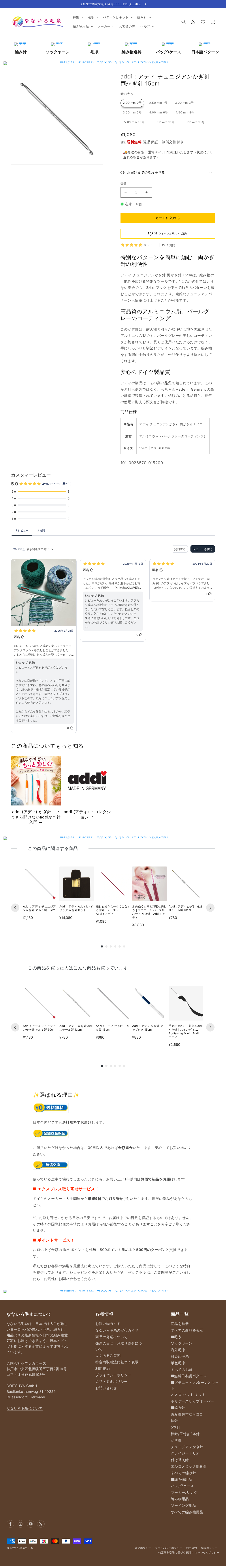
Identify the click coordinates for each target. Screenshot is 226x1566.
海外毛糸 (178, 1350)
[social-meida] (10, 1524)
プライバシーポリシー (113, 1375)
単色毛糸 (178, 1363)
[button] (77, 17)
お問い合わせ (106, 1388)
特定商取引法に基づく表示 (117, 1362)
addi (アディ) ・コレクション (87, 814)
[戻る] (15, 908)
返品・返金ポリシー (111, 1381)
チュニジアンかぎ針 (187, 1447)
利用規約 (102, 1368)
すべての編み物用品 (187, 1512)
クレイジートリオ (185, 1453)
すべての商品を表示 (187, 1330)
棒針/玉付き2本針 (185, 1434)
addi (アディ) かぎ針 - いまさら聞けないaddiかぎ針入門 (35, 816)
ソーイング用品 (183, 1505)
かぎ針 (176, 1440)
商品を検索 (180, 1323)
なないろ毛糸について (25, 1408)
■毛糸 (176, 1337)
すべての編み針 (183, 1473)
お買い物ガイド (108, 1323)
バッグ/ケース (182, 1486)
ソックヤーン (181, 1343)
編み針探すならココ (187, 1414)
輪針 (174, 1420)
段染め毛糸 (180, 1356)
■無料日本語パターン (189, 1376)
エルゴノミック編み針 (189, 1466)
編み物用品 (180, 1499)
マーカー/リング (184, 1492)
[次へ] (210, 908)
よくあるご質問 (108, 1355)
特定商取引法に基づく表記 (174, 1552)
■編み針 (178, 1407)
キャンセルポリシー (207, 1552)
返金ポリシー (143, 1547)
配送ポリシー (209, 1547)
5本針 (175, 1427)
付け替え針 (180, 1460)
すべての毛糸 (181, 1369)
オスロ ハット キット (188, 1394)
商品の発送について (111, 1337)
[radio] (132, 103)
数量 (123, 183)
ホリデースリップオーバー (192, 1401)
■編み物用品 (181, 1479)
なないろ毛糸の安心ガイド (117, 1330)
